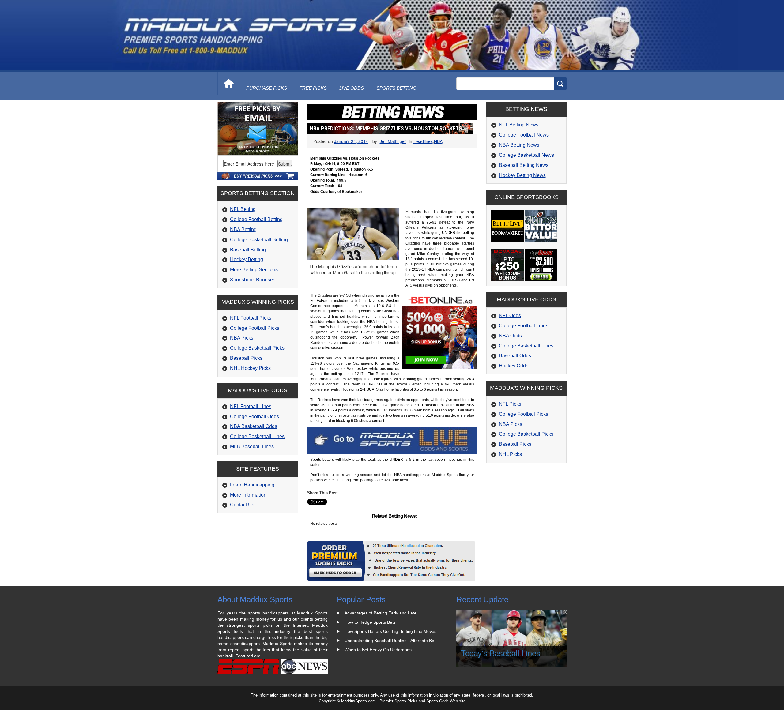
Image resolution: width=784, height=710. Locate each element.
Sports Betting (396, 88)
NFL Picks (510, 404)
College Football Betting (256, 219)
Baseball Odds (515, 355)
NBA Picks (241, 337)
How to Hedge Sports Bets (370, 622)
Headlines (423, 141)
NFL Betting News (518, 124)
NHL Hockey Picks (250, 368)
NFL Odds (510, 315)
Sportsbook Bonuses (252, 279)
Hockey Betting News (522, 175)
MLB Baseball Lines (252, 446)
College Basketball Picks (257, 348)
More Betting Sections (254, 269)
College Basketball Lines (257, 436)
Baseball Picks (246, 358)
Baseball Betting (248, 249)
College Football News (524, 134)
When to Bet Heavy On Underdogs (378, 649)
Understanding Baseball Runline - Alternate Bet (390, 640)
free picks (313, 88)
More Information (248, 495)
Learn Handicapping (252, 484)
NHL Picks (510, 454)
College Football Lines (523, 325)
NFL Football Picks (250, 318)
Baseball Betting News (523, 165)
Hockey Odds (513, 365)
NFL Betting (243, 209)
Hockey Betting (246, 259)
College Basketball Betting (259, 239)
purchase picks (266, 88)
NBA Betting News (519, 145)
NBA (438, 141)
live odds (351, 88)
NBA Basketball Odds (253, 426)
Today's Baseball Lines (500, 652)
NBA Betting (243, 229)
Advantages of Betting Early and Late (381, 612)
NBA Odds (510, 335)
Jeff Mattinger (393, 141)
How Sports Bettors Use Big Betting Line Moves (390, 631)
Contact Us (242, 504)
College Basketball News (526, 155)
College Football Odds (254, 416)
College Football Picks (254, 328)
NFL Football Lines (250, 406)
